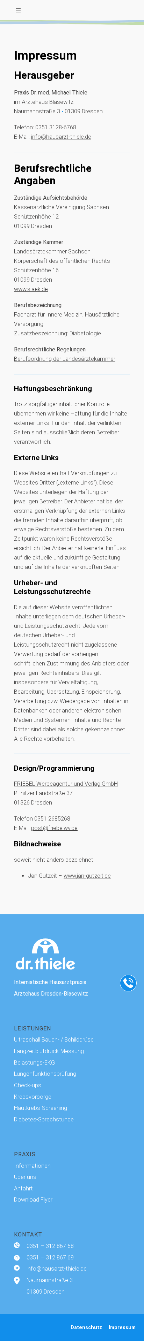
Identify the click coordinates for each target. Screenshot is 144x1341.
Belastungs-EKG (34, 1062)
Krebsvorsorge (32, 1097)
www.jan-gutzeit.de (87, 876)
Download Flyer (33, 1199)
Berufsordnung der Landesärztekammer (64, 359)
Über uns (25, 1177)
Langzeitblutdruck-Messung (49, 1051)
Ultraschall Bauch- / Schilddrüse (54, 1039)
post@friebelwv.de (54, 828)
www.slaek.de (31, 289)
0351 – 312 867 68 (50, 1246)
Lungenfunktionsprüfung (45, 1073)
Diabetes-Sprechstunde (44, 1119)
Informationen (32, 1166)
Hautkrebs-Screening (40, 1108)
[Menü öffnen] (18, 11)
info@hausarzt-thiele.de (61, 137)
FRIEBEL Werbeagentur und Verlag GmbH (66, 783)
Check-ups (27, 1085)
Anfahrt (23, 1188)
